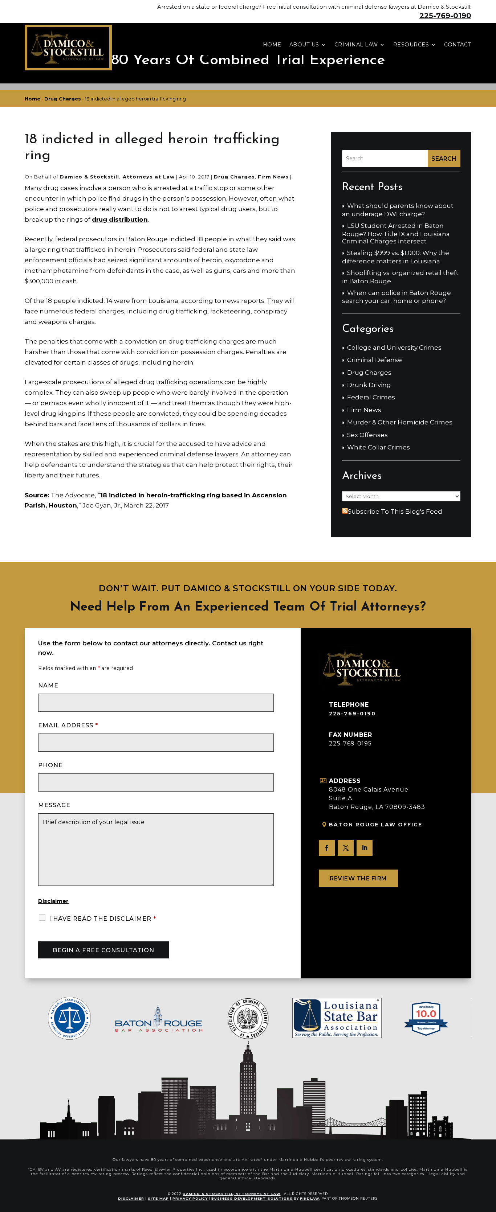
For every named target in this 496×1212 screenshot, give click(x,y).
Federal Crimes (371, 397)
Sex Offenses (367, 435)
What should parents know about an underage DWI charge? (398, 209)
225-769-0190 (445, 15)
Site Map (158, 1198)
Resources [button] (411, 45)
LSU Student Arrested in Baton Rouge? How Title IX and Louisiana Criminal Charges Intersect (396, 233)
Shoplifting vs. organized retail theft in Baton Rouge (400, 276)
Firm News (273, 177)
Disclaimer (53, 901)
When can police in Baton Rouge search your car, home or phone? (396, 296)
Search (443, 158)
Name (48, 685)
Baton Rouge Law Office (375, 824)
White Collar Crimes (378, 447)
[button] (488, 1159)
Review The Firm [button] (358, 878)
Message (54, 805)
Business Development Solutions (252, 1198)
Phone (50, 765)
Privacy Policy (190, 1198)
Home (272, 45)
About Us (304, 45)
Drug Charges (234, 177)
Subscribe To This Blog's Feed (395, 511)
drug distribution (120, 219)
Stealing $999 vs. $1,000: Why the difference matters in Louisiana (395, 256)
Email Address (68, 725)
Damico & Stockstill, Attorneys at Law (117, 177)
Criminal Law (356, 45)
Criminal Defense (374, 359)
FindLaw (309, 1198)
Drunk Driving (369, 385)
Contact (457, 45)
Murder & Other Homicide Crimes (399, 422)
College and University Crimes (394, 347)
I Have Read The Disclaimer (102, 918)
